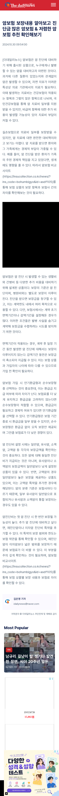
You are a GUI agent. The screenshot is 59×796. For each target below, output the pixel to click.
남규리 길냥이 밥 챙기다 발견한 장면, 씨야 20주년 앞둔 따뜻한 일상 (29, 661)
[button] (53, 4)
